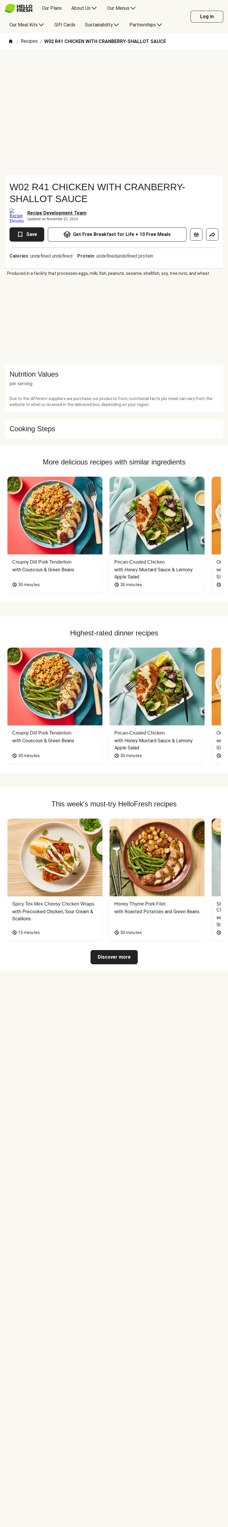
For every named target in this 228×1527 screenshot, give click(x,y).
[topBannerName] (114, 66)
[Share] (212, 234)
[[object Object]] (196, 234)
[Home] (10, 42)
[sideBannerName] (114, 320)
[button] (114, 374)
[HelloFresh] (18, 8)
